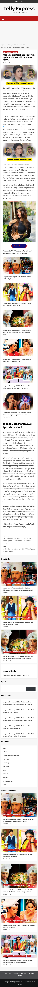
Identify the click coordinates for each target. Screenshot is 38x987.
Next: (19, 549)
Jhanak (5, 127)
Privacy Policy (7, 973)
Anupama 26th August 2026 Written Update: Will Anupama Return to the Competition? (17, 387)
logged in (13, 675)
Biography (6, 763)
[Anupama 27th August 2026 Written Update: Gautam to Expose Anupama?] (19, 911)
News (29, 583)
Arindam (6, 63)
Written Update (7, 52)
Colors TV (6, 766)
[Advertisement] (19, 31)
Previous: (17, 539)
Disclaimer (16, 973)
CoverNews (27, 982)
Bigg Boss (6, 759)
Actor (4, 748)
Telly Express (19, 9)
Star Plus (15, 52)
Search (3, 682)
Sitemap (19, 975)
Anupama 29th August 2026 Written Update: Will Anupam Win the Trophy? (17, 304)
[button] (3, 18)
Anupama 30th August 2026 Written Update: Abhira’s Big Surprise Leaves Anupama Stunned (17, 278)
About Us (31, 973)
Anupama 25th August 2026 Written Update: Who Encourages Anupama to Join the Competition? (17, 415)
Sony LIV (5, 774)
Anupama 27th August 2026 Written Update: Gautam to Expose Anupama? (17, 360)
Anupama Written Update (19, 583)
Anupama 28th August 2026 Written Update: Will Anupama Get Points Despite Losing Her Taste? (17, 332)
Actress (5, 752)
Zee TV (5, 784)
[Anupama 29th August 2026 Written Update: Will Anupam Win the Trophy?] (19, 608)
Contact (23, 973)
